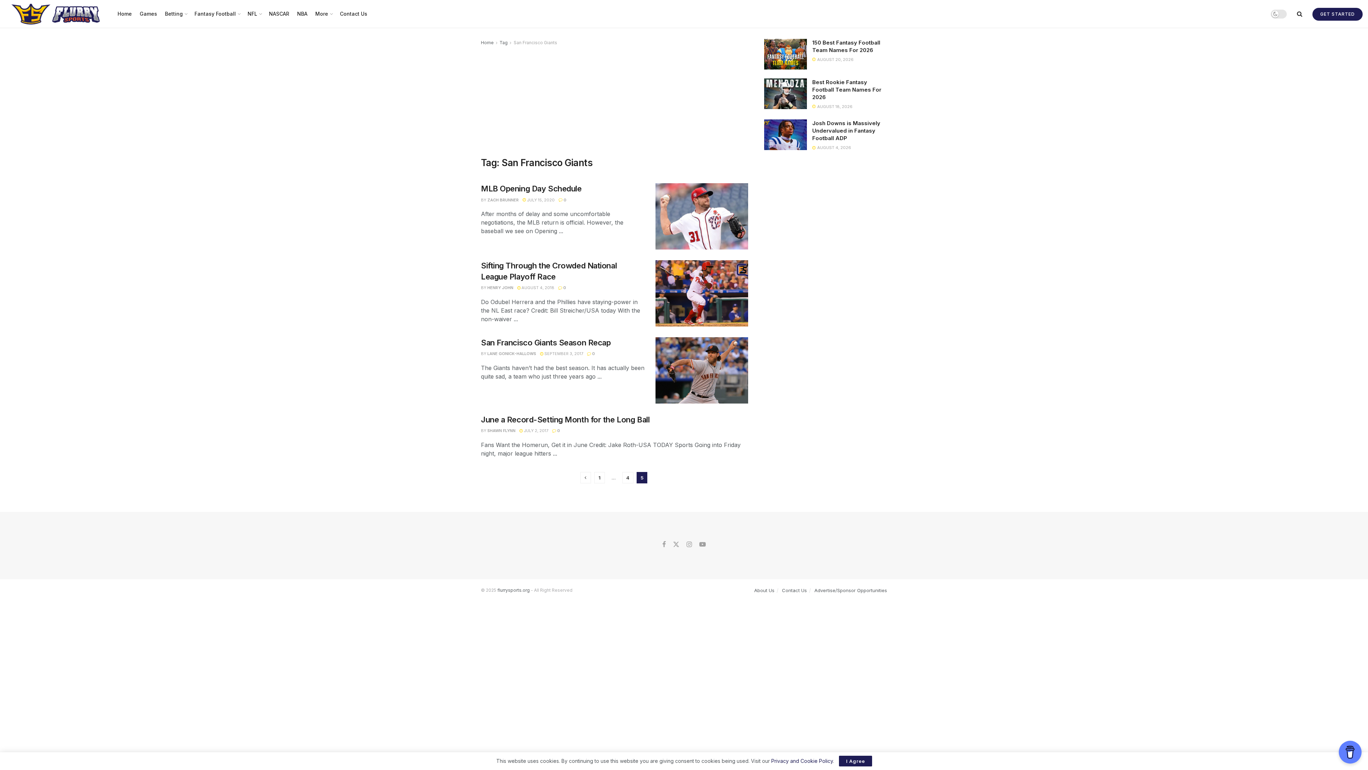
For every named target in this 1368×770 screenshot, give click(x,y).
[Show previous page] (585, 477)
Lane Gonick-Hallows (511, 353)
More (321, 14)
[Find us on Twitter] (676, 544)
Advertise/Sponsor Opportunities (850, 590)
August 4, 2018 (537, 287)
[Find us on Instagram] (689, 544)
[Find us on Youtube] (702, 544)
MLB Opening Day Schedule (531, 188)
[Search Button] (1299, 14)
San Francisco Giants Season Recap (546, 342)
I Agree (855, 761)
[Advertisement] (614, 100)
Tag (503, 42)
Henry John (500, 287)
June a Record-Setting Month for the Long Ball (565, 419)
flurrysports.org (513, 590)
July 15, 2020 (540, 199)
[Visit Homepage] (56, 14)
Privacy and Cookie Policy (802, 761)
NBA (302, 14)
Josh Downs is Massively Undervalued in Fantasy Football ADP (846, 131)
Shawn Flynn (501, 430)
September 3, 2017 (563, 353)
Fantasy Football (215, 14)
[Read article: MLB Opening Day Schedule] (702, 216)
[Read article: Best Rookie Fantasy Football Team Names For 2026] (785, 93)
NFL (252, 14)
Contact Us (353, 14)
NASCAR (279, 14)
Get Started (1337, 14)
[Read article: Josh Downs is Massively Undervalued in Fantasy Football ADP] (785, 134)
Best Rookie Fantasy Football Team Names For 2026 (846, 90)
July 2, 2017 (535, 430)
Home (125, 14)
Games (148, 14)
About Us (764, 590)
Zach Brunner (503, 199)
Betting (174, 14)
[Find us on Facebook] (664, 544)
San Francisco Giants (535, 42)
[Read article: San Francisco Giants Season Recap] (702, 370)
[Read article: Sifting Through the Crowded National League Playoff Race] (702, 293)
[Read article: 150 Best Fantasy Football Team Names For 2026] (785, 54)
